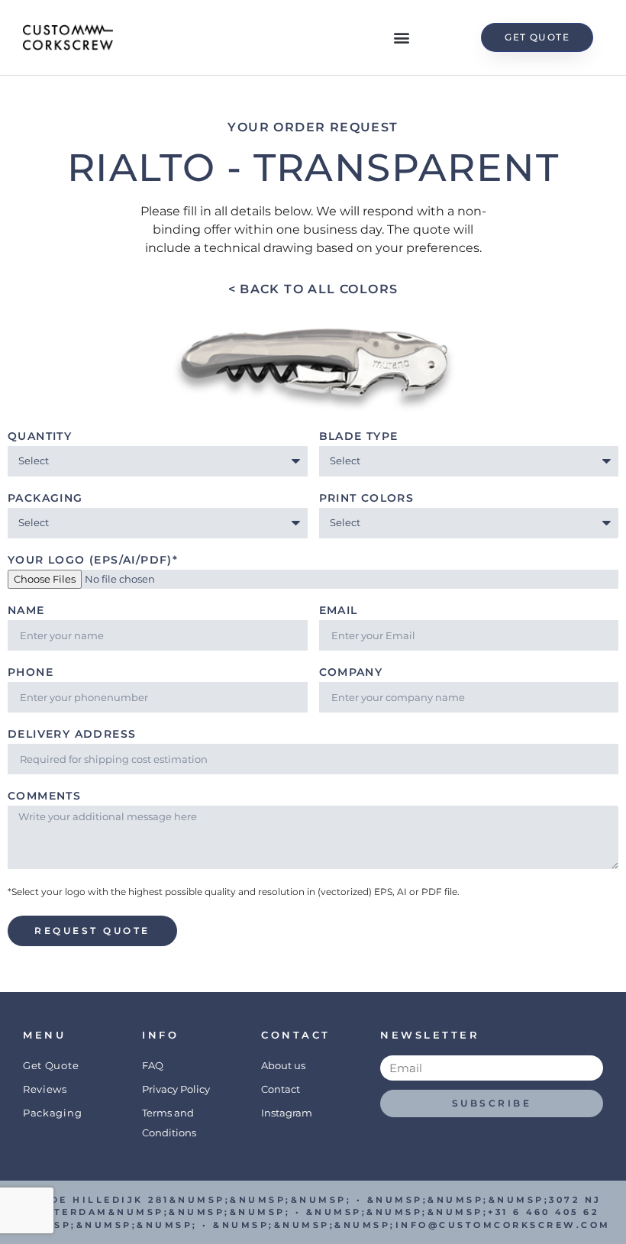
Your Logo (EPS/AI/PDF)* (93, 560)
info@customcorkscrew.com (503, 1225)
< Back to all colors (313, 289)
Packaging (45, 499)
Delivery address (72, 735)
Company (351, 673)
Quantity (40, 437)
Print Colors (367, 499)
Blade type (359, 437)
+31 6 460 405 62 (543, 1212)
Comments (44, 796)
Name (26, 611)
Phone (30, 673)
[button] (402, 37)
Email (338, 611)
